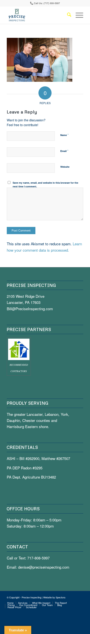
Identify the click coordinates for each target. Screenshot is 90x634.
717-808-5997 (38, 558)
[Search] (67, 15)
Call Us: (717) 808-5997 (47, 3)
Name (64, 135)
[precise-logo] (37, 15)
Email (64, 151)
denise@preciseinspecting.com (43, 567)
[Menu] (77, 15)
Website (64, 166)
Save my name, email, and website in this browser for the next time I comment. (45, 184)
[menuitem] (67, 15)
